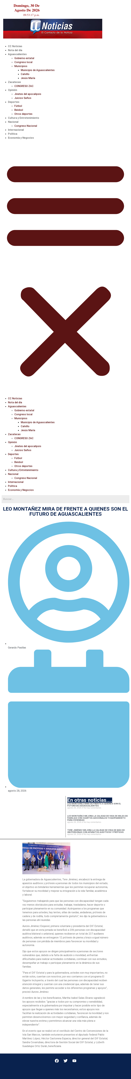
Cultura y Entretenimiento (23, 117)
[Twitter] (65, 1061)
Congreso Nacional (25, 125)
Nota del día (15, 50)
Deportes (13, 101)
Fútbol (18, 105)
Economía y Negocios (21, 137)
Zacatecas (14, 82)
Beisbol (18, 109)
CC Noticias (15, 46)
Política (12, 133)
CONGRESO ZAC (24, 86)
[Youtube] (74, 1061)
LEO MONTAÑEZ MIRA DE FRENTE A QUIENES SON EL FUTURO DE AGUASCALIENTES (94, 804)
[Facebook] (57, 1061)
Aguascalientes (17, 54)
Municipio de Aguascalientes (38, 70)
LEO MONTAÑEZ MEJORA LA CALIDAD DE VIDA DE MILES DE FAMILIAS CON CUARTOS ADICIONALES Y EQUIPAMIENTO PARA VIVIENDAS (97, 818)
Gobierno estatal (24, 58)
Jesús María (28, 78)
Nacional (13, 121)
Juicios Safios (22, 98)
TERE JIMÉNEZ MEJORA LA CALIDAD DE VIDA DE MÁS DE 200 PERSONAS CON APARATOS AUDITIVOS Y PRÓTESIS (96, 831)
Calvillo (25, 74)
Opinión (12, 90)
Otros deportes (23, 113)
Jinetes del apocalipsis (27, 94)
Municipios (20, 66)
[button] (65, 268)
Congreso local (23, 62)
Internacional (16, 129)
